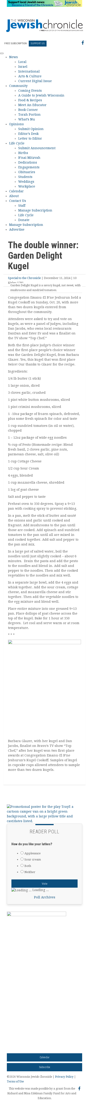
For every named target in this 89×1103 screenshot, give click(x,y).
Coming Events (30, 90)
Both (27, 866)
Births (23, 153)
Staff (21, 205)
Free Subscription (15, 43)
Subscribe (44, 1067)
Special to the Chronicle (24, 278)
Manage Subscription (35, 210)
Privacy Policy (64, 1076)
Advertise (16, 229)
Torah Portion (29, 114)
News (13, 57)
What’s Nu (26, 119)
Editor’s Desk (28, 134)
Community (18, 86)
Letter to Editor (30, 138)
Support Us (37, 43)
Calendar (16, 191)
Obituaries (26, 172)
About (14, 196)
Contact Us (17, 201)
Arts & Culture (30, 76)
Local (22, 62)
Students (25, 177)
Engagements (28, 167)
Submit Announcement (36, 148)
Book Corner (28, 110)
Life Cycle (16, 143)
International (29, 71)
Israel (22, 66)
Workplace (26, 186)
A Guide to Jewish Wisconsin (41, 95)
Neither (29, 872)
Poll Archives (44, 897)
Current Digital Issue (35, 81)
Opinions (16, 124)
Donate (23, 220)
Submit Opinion (31, 129)
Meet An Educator (32, 105)
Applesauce (32, 853)
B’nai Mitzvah (29, 157)
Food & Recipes (30, 100)
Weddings (26, 181)
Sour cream (32, 859)
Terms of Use (15, 1081)
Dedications (27, 162)
